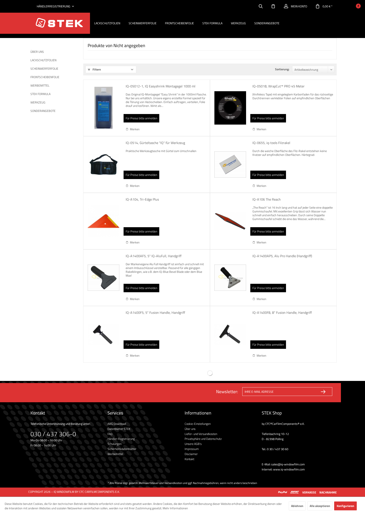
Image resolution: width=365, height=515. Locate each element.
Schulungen (114, 444)
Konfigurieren (345, 506)
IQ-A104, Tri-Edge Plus (142, 199)
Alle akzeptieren (320, 506)
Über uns (37, 51)
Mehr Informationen (175, 508)
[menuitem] (260, 6)
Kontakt (189, 459)
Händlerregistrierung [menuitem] (54, 6)
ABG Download (117, 423)
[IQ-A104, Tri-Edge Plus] (103, 221)
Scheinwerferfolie (44, 68)
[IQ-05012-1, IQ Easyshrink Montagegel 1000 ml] (103, 108)
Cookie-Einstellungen (198, 423)
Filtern (96, 69)
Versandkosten (173, 483)
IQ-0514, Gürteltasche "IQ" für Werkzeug (155, 143)
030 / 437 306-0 (53, 434)
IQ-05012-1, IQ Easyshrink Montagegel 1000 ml (160, 86)
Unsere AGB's (193, 444)
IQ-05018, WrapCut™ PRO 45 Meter (278, 86)
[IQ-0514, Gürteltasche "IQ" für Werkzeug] (103, 164)
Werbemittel (39, 85)
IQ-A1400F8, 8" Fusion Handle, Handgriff (282, 312)
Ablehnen (297, 506)
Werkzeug (37, 102)
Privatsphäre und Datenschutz (203, 438)
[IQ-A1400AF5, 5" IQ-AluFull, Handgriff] (103, 278)
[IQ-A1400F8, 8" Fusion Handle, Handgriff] (230, 334)
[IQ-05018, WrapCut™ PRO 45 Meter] (230, 108)
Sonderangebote (43, 111)
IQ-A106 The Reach (266, 199)
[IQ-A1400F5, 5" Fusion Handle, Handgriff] (103, 334)
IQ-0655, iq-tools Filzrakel (271, 143)
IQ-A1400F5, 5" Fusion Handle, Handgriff (155, 312)
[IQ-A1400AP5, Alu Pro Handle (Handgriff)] (230, 278)
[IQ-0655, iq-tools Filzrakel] (230, 164)
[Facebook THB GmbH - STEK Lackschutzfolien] (358, 6)
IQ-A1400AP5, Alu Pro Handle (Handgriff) (282, 256)
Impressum (192, 449)
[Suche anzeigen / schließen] (261, 6)
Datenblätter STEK (119, 429)
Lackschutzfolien (43, 60)
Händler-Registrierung (121, 438)
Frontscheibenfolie (44, 77)
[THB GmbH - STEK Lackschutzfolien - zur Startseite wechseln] (59, 23)
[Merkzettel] (273, 6)
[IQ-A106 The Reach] (230, 221)
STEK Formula (40, 94)
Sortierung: (282, 69)
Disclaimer (191, 454)
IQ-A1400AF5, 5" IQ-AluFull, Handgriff (153, 256)
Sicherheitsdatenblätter (122, 449)
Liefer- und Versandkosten (201, 434)
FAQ (110, 434)
